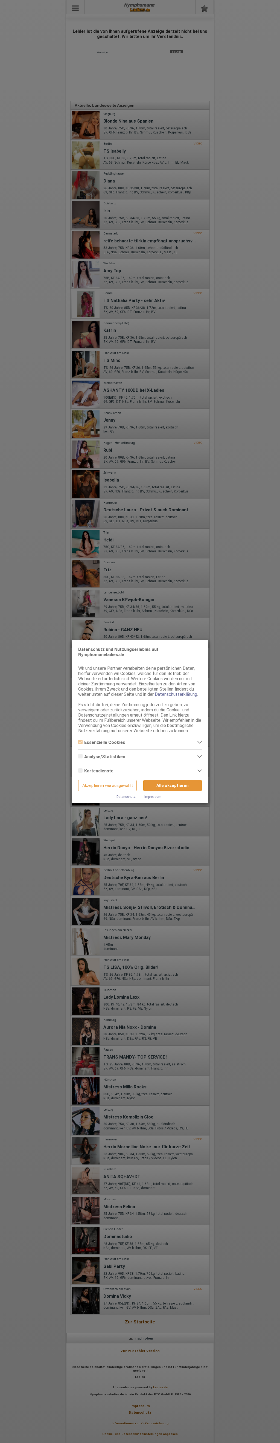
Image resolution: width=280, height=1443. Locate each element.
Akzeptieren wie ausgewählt (107, 785)
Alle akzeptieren (172, 785)
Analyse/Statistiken (104, 756)
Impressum (152, 797)
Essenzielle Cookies (104, 742)
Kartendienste (98, 770)
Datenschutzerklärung (176, 694)
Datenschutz (126, 797)
